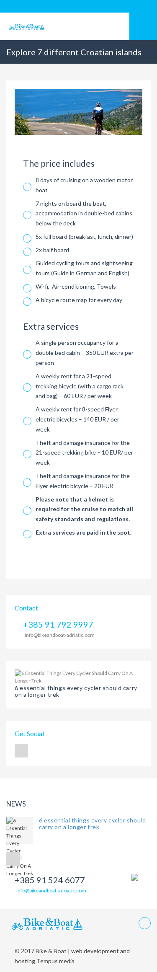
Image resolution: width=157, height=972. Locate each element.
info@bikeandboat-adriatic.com (60, 635)
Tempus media (55, 960)
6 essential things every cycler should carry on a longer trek (76, 691)
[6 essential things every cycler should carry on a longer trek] (78, 676)
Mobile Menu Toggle (143, 26)
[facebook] (21, 750)
